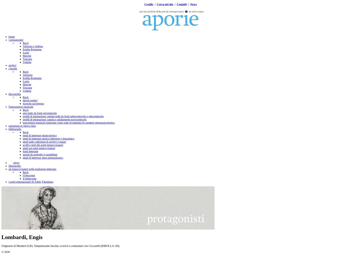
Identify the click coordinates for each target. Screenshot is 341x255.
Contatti (182, 4)
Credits (148, 4)
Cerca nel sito (165, 4)
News (193, 4)
